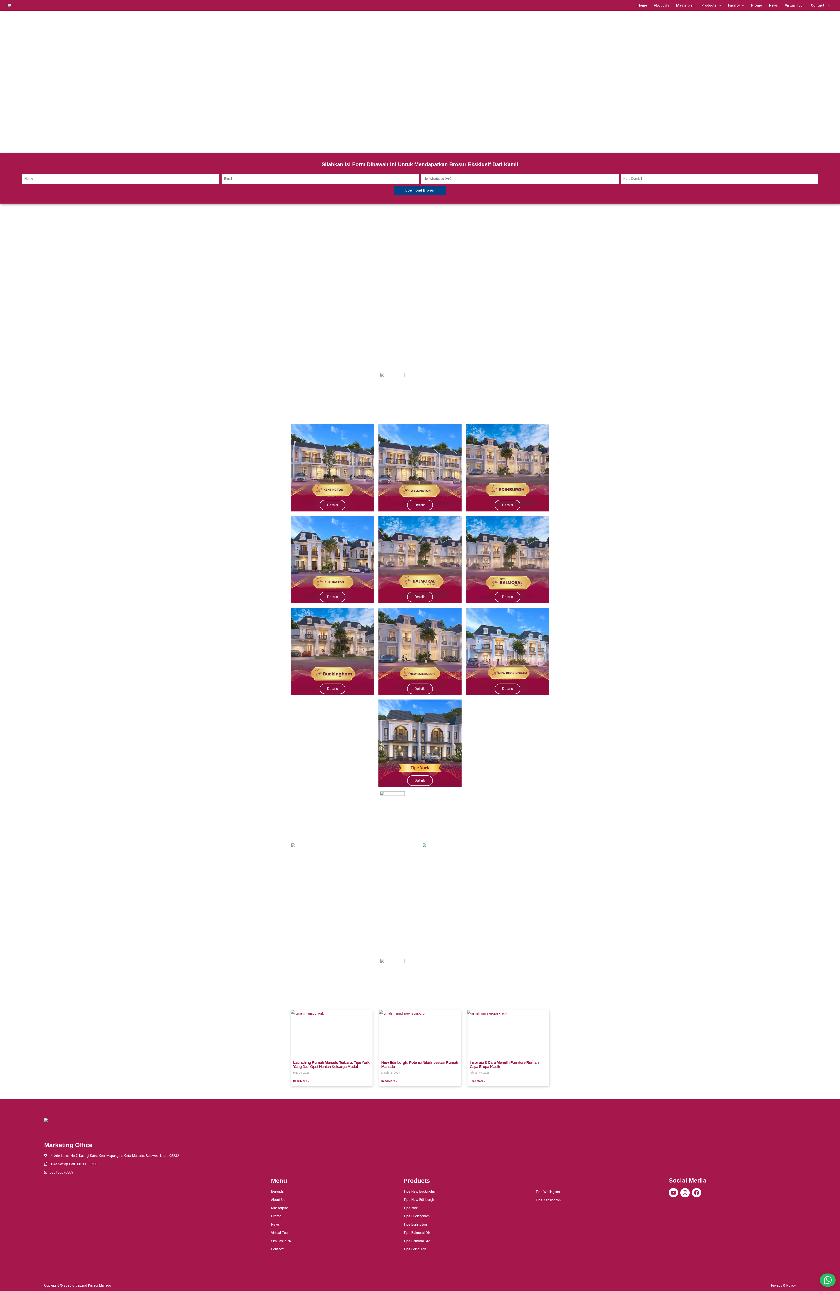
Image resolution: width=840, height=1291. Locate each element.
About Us (661, 5)
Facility (734, 5)
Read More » (301, 1081)
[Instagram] (685, 1192)
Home (642, 5)
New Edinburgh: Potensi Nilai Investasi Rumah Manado (419, 1064)
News (773, 5)
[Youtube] (673, 1192)
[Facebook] (696, 1192)
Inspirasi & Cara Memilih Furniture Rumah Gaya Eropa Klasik (504, 1064)
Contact (817, 5)
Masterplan (685, 5)
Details (332, 505)
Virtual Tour (794, 5)
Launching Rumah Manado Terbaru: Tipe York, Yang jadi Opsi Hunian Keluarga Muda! (331, 1064)
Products (709, 5)
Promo (756, 5)
